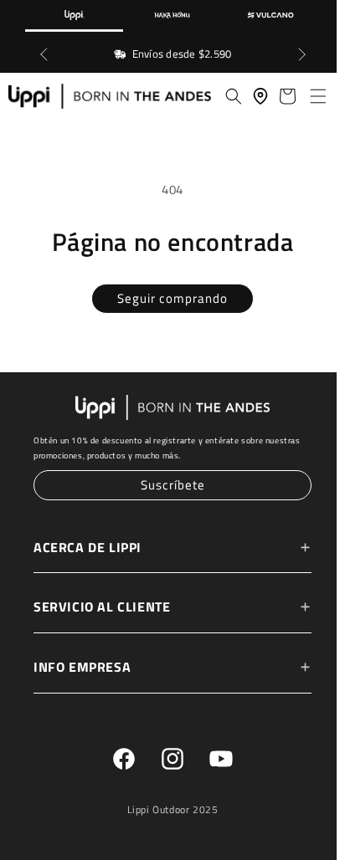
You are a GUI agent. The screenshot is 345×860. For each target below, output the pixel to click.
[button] (309, 96)
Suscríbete (168, 485)
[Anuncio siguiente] (301, 54)
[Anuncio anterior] (43, 54)
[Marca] (74, 16)
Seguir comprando (168, 300)
